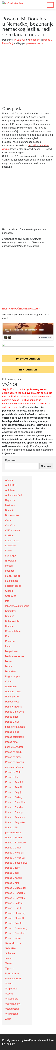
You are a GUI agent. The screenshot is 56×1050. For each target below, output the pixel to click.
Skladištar (10, 948)
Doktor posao (12, 540)
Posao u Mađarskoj (15, 887)
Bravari (9, 510)
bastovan (10, 505)
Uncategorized (13, 978)
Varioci (9, 983)
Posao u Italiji (12, 872)
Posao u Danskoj (14, 807)
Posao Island (12, 731)
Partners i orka (13, 691)
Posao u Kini (12, 882)
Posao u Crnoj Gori (15, 802)
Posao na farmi (13, 757)
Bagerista (10, 500)
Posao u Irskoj (12, 867)
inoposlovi (34, 39)
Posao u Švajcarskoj (16, 928)
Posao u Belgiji (13, 792)
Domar (8, 550)
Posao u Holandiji (14, 852)
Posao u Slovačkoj (15, 913)
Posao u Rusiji (13, 908)
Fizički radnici (12, 575)
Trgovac (9, 968)
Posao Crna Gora (14, 711)
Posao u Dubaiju (14, 812)
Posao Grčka (12, 721)
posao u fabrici (13, 832)
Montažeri (10, 671)
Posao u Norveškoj (15, 898)
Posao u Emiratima (15, 817)
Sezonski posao (13, 943)
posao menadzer (14, 747)
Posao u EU (11, 827)
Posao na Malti (13, 772)
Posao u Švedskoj (14, 933)
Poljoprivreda (12, 701)
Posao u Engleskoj (15, 822)
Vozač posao (12, 1008)
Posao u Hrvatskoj (15, 857)
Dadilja (9, 535)
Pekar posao (12, 696)
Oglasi (8, 681)
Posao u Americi (14, 782)
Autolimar (10, 490)
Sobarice (10, 953)
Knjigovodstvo (12, 621)
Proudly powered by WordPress (19, 1040)
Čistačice (10, 525)
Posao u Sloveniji (14, 918)
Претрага (10, 460)
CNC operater (12, 530)
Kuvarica (10, 641)
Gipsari (9, 590)
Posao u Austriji (13, 787)
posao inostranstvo (15, 726)
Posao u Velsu (13, 938)
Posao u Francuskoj (15, 842)
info (7, 601)
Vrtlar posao (11, 1013)
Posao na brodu (13, 752)
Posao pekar (12, 777)
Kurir (7, 636)
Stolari (8, 958)
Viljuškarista (11, 998)
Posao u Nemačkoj (15, 893)
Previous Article (28, 358)
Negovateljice (12, 676)
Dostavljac (10, 555)
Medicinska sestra (14, 656)
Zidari (8, 1018)
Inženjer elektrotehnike (17, 606)
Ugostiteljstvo (12, 973)
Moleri (8, 666)
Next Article (28, 369)
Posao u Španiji (13, 923)
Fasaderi (9, 570)
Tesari (8, 963)
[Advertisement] (28, 77)
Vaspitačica (11, 988)
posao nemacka (34, 43)
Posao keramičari (14, 736)
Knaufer (9, 616)
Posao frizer (11, 716)
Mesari (8, 661)
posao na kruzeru (14, 767)
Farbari (9, 565)
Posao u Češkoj (13, 797)
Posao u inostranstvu (16, 862)
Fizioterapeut (12, 580)
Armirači (9, 480)
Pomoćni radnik (13, 706)
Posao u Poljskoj (14, 903)
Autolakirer (11, 485)
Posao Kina (11, 741)
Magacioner (11, 651)
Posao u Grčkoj (13, 847)
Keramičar (10, 611)
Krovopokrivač (12, 631)
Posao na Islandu (14, 762)
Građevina (10, 595)
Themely (10, 1043)
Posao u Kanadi (13, 877)
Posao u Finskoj (13, 837)
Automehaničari (13, 495)
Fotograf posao (13, 585)
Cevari (8, 520)
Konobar (9, 626)
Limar (8, 646)
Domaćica (10, 545)
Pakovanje (11, 686)
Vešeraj (9, 993)
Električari (10, 560)
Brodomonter (12, 515)
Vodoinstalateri (13, 1003)
